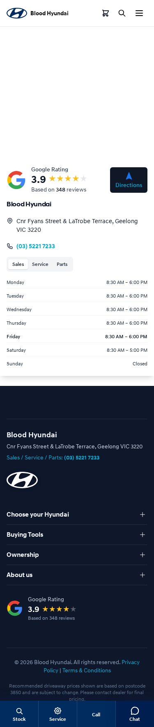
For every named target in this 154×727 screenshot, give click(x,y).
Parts (62, 264)
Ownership (23, 555)
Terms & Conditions (86, 670)
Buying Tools (25, 535)
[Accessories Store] (105, 13)
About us (19, 575)
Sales (18, 264)
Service (40, 264)
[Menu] (139, 13)
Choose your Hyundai (38, 514)
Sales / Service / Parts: (53, 457)
